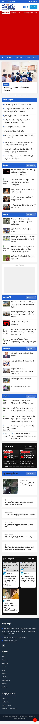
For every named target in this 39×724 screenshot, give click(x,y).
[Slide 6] (20, 95)
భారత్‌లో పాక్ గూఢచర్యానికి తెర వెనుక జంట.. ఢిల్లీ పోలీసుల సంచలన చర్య (23, 409)
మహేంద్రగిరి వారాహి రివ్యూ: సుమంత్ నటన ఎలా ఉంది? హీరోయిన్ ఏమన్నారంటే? (22, 182)
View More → (29, 446)
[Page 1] (6, 466)
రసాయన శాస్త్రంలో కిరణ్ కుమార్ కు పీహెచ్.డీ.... (18, 105)
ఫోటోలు (4, 684)
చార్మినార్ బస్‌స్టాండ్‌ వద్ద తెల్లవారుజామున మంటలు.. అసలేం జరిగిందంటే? (17, 121)
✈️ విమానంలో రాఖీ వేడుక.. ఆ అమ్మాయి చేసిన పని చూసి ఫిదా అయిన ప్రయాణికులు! (23, 436)
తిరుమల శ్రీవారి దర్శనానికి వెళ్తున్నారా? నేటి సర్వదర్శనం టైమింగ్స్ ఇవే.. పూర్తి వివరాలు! (23, 314)
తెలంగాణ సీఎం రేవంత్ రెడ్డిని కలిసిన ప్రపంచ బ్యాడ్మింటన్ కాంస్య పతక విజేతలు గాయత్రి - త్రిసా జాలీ (22, 249)
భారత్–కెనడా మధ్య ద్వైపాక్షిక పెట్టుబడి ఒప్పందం (20, 515)
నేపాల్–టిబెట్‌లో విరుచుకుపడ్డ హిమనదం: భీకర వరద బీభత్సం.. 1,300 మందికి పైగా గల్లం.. (19, 548)
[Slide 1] (12, 95)
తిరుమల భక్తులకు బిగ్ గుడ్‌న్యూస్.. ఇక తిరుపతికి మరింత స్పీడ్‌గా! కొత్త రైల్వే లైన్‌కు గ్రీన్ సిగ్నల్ (23, 332)
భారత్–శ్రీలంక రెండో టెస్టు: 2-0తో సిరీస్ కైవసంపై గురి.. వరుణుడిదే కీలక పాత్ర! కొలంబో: (23, 239)
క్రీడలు (35, 58)
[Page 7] (28, 466)
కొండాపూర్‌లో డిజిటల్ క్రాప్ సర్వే (14, 131)
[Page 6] (25, 466)
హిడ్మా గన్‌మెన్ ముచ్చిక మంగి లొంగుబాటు (20, 323)
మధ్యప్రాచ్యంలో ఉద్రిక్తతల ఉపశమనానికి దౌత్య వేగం (19, 526)
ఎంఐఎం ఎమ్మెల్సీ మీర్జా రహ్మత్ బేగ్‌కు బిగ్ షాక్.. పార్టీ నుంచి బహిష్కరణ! (19, 157)
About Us (5, 699)
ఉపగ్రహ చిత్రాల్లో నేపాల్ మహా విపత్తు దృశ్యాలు (27, 484)
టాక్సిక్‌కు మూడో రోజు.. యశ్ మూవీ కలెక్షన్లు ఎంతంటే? (22, 198)
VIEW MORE (32, 559)
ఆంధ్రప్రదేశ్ (19, 58)
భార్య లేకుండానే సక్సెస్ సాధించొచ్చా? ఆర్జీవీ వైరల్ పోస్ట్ (22, 191)
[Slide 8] (23, 95)
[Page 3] (14, 466)
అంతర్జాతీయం (6, 680)
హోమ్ (3, 657)
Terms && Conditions (9, 709)
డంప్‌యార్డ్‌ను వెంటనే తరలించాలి (26, 13)
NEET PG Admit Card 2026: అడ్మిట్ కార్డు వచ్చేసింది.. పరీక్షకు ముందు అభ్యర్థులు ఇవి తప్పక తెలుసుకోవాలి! (23, 418)
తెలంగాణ (9, 58)
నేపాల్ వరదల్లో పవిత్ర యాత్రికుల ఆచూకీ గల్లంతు (20, 537)
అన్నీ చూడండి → (31, 165)
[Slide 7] (22, 95)
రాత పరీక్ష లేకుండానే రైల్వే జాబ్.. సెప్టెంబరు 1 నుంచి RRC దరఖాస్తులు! (22, 402)
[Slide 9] (25, 95)
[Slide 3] (15, 95)
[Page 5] (21, 466)
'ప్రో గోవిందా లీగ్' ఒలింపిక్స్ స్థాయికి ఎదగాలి (21, 230)
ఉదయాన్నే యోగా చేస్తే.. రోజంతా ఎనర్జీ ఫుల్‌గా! (22, 427)
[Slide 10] (27, 95)
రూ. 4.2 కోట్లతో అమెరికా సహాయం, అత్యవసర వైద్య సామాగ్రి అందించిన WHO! (19, 503)
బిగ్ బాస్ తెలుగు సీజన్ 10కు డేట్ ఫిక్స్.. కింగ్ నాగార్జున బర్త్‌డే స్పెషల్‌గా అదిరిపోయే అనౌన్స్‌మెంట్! (18, 150)
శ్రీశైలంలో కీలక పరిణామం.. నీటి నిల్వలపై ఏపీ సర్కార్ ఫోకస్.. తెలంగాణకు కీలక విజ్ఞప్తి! (23, 304)
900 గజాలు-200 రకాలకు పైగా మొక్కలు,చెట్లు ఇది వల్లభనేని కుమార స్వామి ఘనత (18, 143)
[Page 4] (17, 466)
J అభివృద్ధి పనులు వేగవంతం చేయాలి (16, 116)
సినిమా (27, 58)
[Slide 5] (18, 95)
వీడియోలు (5, 687)
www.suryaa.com (19, 718)
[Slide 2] (13, 95)
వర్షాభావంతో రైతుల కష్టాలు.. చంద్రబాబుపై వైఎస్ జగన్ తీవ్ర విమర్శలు (23, 340)
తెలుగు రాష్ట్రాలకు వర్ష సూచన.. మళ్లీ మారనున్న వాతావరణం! (19, 137)
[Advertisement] (19, 34)
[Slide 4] (17, 95)
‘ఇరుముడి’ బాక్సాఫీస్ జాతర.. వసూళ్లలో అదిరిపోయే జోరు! (23, 206)
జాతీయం (4, 677)
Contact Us (5, 702)
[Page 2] (10, 466)
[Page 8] (32, 466)
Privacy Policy (6, 705)
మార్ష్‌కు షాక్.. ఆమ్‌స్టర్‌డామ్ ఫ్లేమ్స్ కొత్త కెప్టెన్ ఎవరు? (22, 257)
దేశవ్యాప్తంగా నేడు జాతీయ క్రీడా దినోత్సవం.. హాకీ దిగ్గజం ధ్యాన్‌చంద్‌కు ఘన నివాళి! (19, 110)
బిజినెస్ (4, 674)
